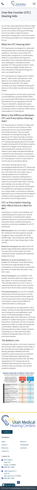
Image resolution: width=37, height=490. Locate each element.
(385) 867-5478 (9, 478)
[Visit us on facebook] (18, 482)
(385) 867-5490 (9, 467)
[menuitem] (9, 441)
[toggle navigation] (34, 3)
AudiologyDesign (16, 488)
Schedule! (7, 432)
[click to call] (3, 4)
